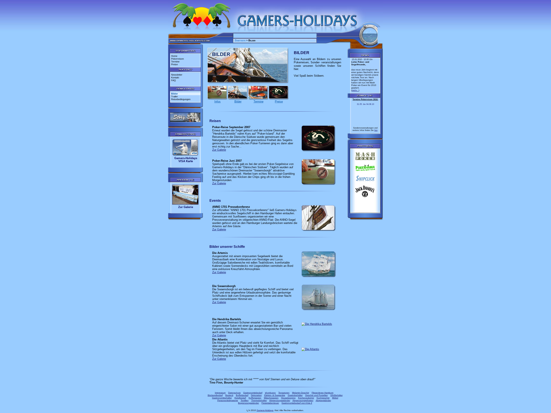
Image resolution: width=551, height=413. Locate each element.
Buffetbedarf (242, 395)
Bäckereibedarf (215, 395)
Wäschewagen (271, 398)
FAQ (173, 80)
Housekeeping (288, 398)
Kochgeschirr (323, 398)
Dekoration (256, 395)
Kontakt (175, 77)
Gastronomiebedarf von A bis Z (297, 403)
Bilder (237, 101)
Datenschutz (234, 392)
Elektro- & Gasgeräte (274, 395)
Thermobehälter (259, 400)
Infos (217, 101)
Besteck (229, 395)
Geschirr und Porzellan (316, 395)
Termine (175, 61)
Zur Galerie (185, 207)
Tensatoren (283, 392)
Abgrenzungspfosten (303, 400)
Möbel (335, 398)
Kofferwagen (255, 398)
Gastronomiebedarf (252, 392)
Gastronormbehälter (222, 398)
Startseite (240, 40)
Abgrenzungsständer (279, 400)
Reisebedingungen (180, 99)
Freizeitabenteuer (270, 403)
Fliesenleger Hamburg (322, 392)
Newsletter (176, 74)
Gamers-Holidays (265, 410)
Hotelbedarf (240, 398)
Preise (174, 64)
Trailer (174, 96)
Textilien (245, 400)
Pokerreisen (177, 58)
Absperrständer (323, 400)
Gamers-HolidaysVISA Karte (185, 160)
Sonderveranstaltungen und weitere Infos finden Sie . (365, 114)
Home (174, 56)
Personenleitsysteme (227, 400)
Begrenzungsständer (248, 403)
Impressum (220, 392)
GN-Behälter (336, 395)
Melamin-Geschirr (300, 392)
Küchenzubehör (306, 398)
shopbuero (270, 392)
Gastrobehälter (295, 395)
